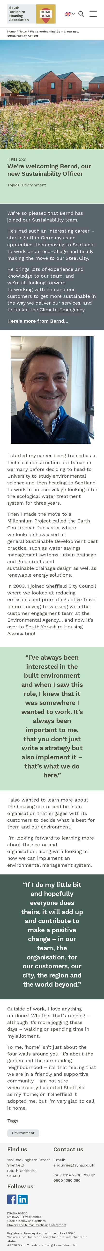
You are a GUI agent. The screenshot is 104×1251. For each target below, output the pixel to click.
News (23, 31)
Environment (34, 185)
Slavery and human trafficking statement (36, 1225)
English (70, 16)
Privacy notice (17, 1213)
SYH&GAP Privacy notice (24, 1216)
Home (11, 31)
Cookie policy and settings (26, 1221)
